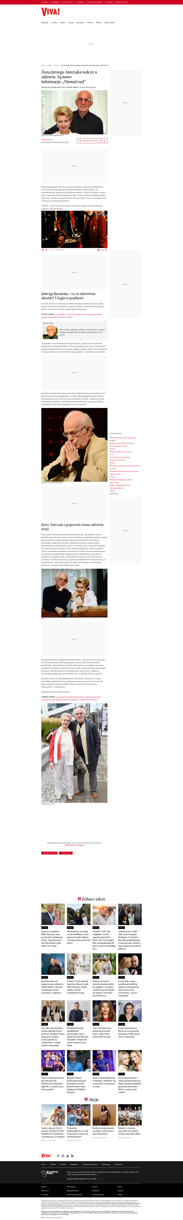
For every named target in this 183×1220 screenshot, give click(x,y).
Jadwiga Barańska (49, 853)
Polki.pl (94, 1187)
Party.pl (43, 1187)
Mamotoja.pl (71, 1187)
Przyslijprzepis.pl (98, 1195)
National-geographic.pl (74, 1195)
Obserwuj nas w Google (90, 141)
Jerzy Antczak (65, 853)
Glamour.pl (45, 1191)
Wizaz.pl (120, 1191)
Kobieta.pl (95, 1191)
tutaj (60, 1217)
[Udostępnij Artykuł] (104, 140)
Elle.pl (120, 1187)
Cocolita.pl (45, 1195)
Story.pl (120, 1195)
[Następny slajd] (141, 1115)
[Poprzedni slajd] (41, 1115)
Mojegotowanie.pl (73, 1191)
